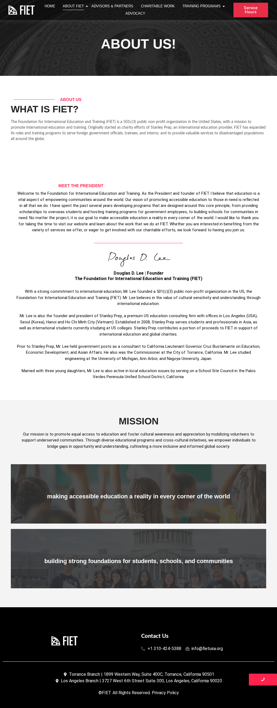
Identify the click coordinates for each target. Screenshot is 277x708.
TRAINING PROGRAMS (201, 6)
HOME (50, 6)
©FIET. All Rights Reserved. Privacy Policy (138, 692)
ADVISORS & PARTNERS (112, 6)
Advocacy (135, 13)
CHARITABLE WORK (158, 6)
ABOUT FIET (73, 6)
